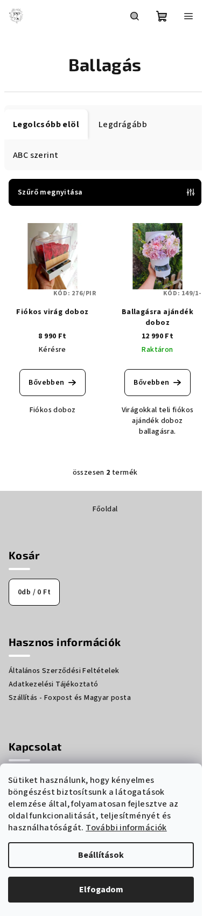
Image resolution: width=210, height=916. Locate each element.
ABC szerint (35, 155)
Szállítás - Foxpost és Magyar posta (70, 697)
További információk (126, 828)
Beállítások (101, 855)
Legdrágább (123, 124)
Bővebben (46, 382)
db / (34, 592)
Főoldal (105, 509)
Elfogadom (101, 890)
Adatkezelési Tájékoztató (54, 684)
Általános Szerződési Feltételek (64, 670)
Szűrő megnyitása (50, 192)
